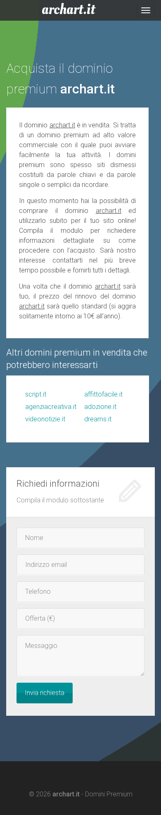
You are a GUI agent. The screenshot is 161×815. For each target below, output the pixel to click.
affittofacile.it (103, 394)
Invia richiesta (44, 693)
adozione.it (100, 407)
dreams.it (97, 419)
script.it (35, 394)
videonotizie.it (45, 419)
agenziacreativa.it (50, 407)
